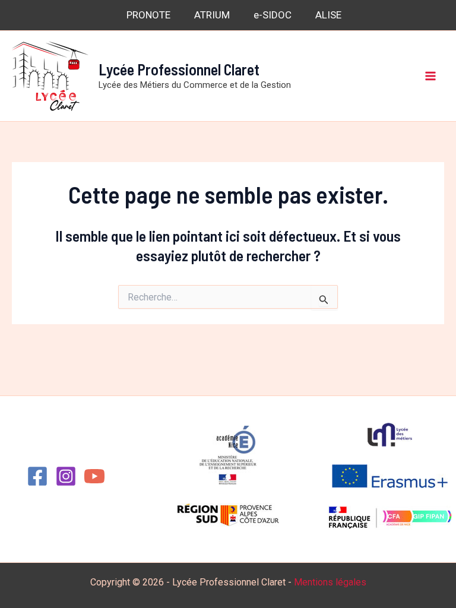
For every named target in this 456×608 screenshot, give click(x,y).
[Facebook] (37, 476)
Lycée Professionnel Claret (179, 69)
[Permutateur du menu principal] (431, 76)
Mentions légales (330, 582)
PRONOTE (148, 15)
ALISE (328, 15)
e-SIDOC (273, 15)
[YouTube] (94, 476)
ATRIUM (212, 15)
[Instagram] (66, 476)
